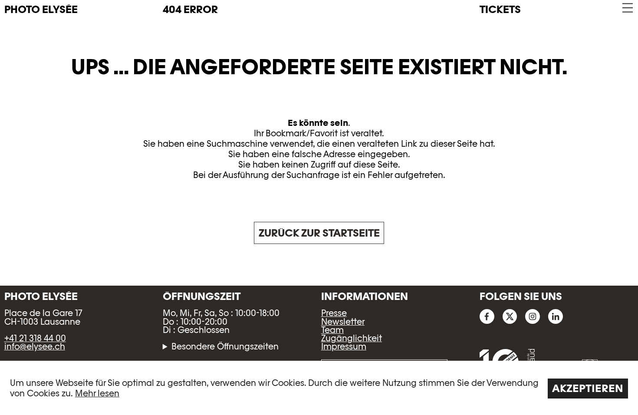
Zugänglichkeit (351, 338)
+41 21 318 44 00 (35, 338)
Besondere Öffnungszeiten (225, 347)
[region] (319, 388)
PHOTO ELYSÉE (41, 9)
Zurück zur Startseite (319, 233)
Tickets (500, 9)
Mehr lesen (97, 393)
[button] (627, 8)
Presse (334, 313)
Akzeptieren (587, 388)
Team (332, 330)
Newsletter (343, 321)
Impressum (343, 346)
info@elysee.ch (34, 346)
